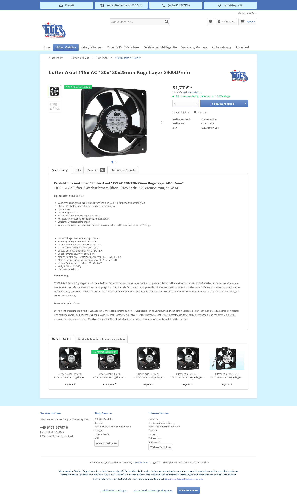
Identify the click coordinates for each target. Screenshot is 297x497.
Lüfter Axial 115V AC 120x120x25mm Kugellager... (226, 375)
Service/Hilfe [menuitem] (247, 13)
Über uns (153, 430)
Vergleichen (182, 112)
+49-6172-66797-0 (54, 427)
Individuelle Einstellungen (114, 490)
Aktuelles (153, 419)
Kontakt (98, 422)
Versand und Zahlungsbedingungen (112, 426)
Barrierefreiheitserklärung (161, 422)
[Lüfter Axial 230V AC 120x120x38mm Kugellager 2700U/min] (109, 358)
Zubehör (96, 170)
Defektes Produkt (103, 419)
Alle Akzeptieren (188, 490)
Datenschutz (154, 438)
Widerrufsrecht (102, 434)
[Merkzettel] (210, 21)
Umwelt (152, 434)
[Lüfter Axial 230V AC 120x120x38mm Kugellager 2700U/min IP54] (188, 358)
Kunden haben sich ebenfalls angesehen (101, 339)
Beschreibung (60, 170)
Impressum (154, 441)
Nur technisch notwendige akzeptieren (153, 490)
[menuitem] (140, 21)
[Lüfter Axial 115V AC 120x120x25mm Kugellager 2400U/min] (227, 358)
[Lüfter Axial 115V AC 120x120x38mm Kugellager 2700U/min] (70, 358)
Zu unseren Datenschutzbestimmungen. (184, 478)
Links (77, 170)
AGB (96, 438)
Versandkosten (141, 462)
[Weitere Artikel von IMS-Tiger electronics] (239, 76)
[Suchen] (166, 21)
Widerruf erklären (106, 443)
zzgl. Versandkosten (192, 92)
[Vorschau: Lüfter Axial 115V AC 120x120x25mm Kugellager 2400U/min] (55, 91)
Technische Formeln (123, 170)
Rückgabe (99, 430)
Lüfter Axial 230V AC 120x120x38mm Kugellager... (109, 375)
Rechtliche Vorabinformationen (164, 426)
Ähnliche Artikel (61, 339)
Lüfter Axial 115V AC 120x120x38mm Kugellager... (70, 375)
